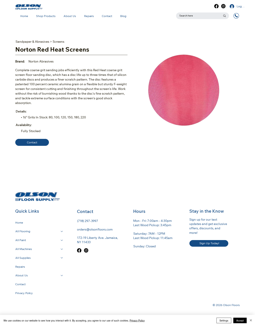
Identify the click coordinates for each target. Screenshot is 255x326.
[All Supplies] (62, 257)
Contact (20, 284)
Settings (223, 320)
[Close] (251, 320)
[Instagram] (223, 6)
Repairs (20, 266)
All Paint (20, 240)
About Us (21, 275)
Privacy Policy (24, 293)
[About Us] (62, 275)
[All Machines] (62, 249)
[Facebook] (216, 6)
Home (19, 222)
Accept (240, 320)
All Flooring (22, 231)
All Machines (23, 249)
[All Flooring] (62, 231)
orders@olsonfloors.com (95, 229)
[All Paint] (62, 240)
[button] (44, 15)
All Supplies (23, 258)
